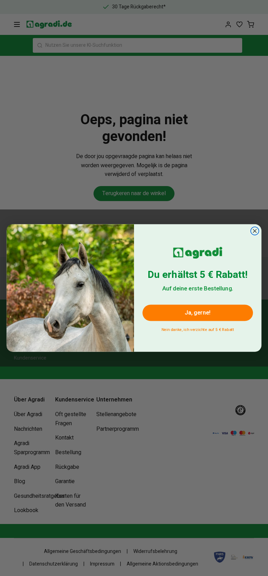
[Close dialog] (255, 231)
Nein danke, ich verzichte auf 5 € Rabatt (198, 329)
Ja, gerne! (198, 312)
